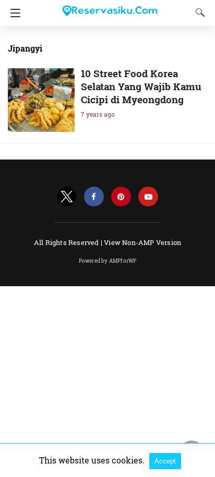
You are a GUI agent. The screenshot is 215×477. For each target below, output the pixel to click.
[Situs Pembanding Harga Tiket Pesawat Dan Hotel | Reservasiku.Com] (109, 6)
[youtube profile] (148, 197)
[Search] (197, 12)
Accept (165, 461)
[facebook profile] (94, 197)
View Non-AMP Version (142, 242)
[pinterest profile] (121, 197)
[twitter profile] (67, 197)
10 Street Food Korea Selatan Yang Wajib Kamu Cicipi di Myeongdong (141, 86)
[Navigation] (13, 13)
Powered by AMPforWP (108, 261)
